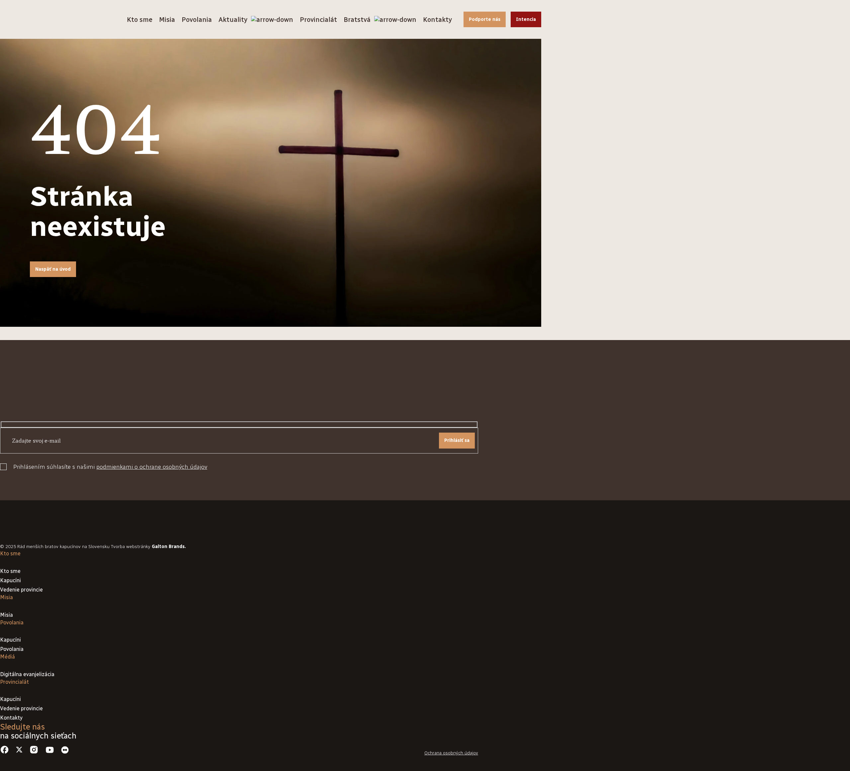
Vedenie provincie (21, 590)
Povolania (197, 20)
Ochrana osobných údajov (451, 753)
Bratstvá (357, 20)
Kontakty (437, 20)
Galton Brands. (169, 546)
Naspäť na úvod (53, 269)
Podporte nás (484, 19)
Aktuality (232, 20)
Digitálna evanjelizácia (27, 674)
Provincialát (318, 20)
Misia (167, 20)
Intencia (526, 19)
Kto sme (139, 20)
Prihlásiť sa (456, 440)
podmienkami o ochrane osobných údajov (151, 466)
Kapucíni (10, 580)
